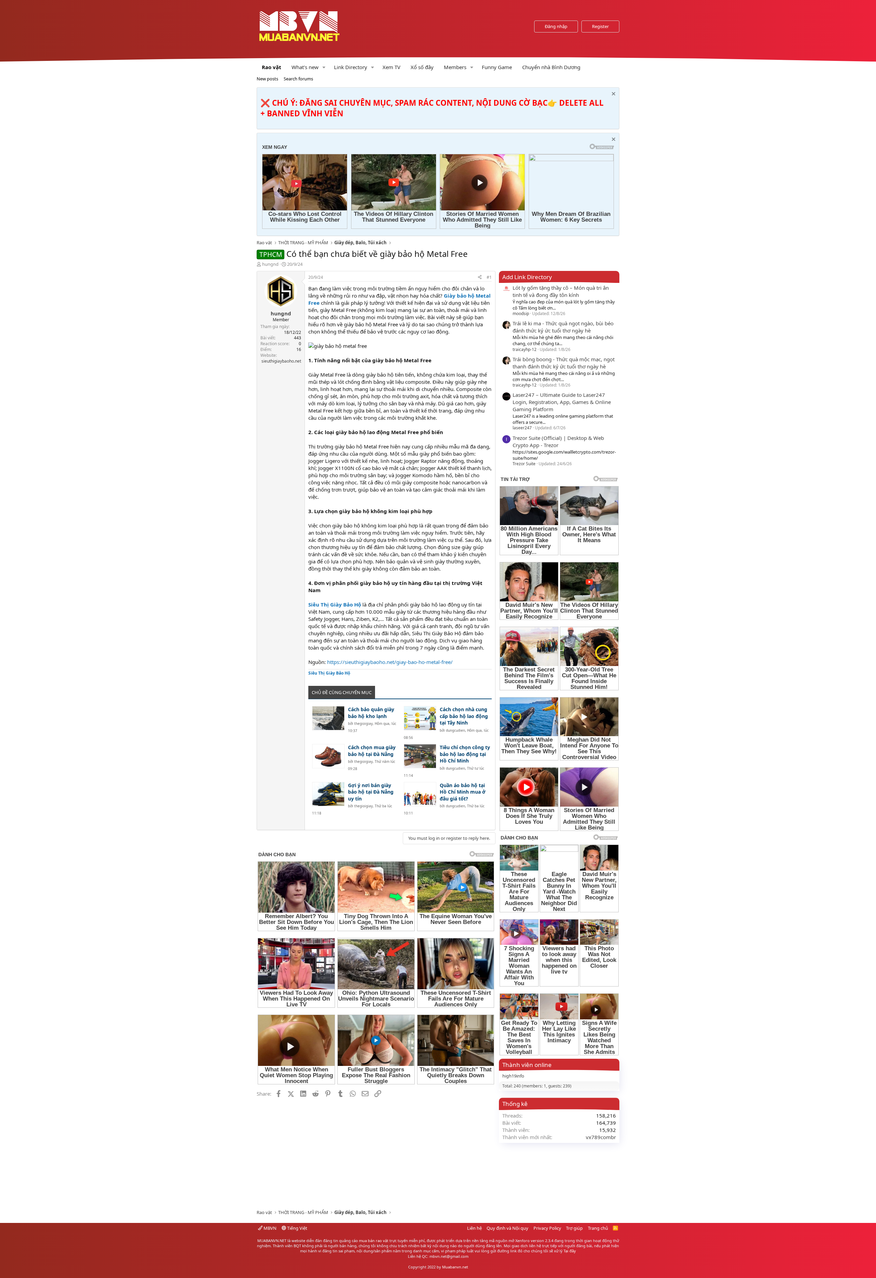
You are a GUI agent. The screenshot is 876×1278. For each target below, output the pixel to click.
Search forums (298, 79)
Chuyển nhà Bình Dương (551, 67)
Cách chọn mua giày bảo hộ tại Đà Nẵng (372, 750)
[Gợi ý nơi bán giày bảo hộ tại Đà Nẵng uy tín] (328, 794)
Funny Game (497, 67)
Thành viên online (527, 1065)
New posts (267, 79)
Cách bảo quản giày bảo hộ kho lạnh (371, 712)
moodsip (521, 313)
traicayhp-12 (525, 349)
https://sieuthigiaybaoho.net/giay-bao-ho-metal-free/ (390, 661)
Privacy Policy (547, 1228)
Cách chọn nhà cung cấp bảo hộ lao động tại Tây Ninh (464, 716)
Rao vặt (271, 67)
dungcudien (455, 730)
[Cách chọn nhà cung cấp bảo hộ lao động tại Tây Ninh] (420, 718)
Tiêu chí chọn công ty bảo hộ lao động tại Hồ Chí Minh (465, 754)
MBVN (269, 1228)
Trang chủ (598, 1228)
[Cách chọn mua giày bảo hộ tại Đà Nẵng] (328, 756)
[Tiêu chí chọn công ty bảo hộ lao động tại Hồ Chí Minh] (420, 756)
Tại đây (570, 1250)
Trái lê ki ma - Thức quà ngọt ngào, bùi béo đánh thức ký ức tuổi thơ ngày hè (563, 327)
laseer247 (522, 428)
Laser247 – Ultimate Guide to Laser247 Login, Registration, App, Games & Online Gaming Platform (562, 402)
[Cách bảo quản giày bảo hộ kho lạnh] (328, 718)
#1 (489, 277)
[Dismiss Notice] (613, 94)
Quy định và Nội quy (507, 1228)
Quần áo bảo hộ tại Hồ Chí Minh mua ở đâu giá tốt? (463, 792)
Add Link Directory (527, 277)
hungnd (270, 264)
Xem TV (391, 67)
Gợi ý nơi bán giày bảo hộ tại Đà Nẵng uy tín (371, 792)
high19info (513, 1076)
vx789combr (601, 1137)
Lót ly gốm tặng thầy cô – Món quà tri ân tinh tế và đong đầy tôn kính (561, 291)
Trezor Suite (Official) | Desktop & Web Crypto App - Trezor (558, 441)
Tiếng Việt (296, 1228)
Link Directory (350, 67)
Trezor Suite (524, 464)
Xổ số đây (422, 67)
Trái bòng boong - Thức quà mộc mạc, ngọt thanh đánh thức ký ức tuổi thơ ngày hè (564, 363)
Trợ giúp (574, 1228)
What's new (305, 67)
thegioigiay (363, 723)
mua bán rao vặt (373, 1240)
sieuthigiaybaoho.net (281, 361)
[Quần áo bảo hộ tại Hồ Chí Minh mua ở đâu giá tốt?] (420, 794)
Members (455, 67)
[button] (324, 67)
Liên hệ (474, 1228)
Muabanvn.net (455, 1266)
